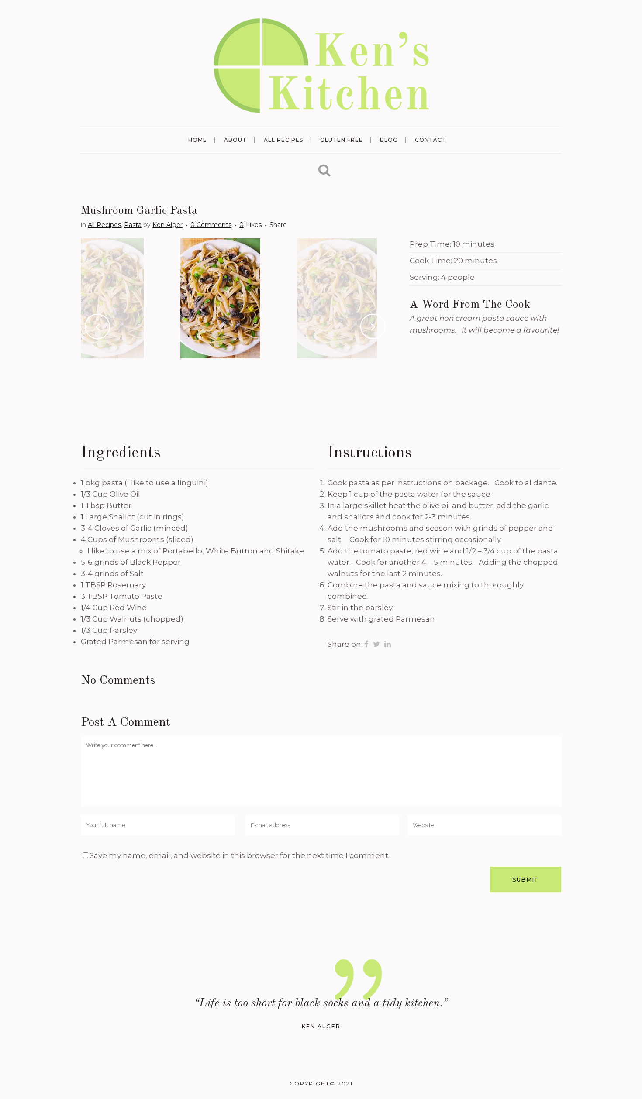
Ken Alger (167, 225)
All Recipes (104, 225)
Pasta (133, 225)
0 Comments (210, 225)
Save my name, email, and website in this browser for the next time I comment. (240, 855)
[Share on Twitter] (376, 644)
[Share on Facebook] (366, 644)
